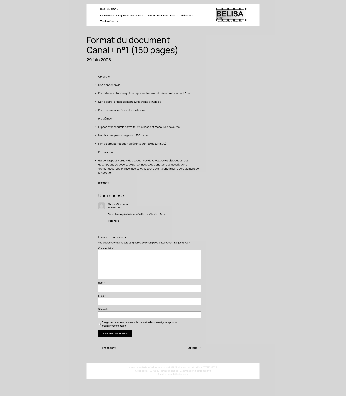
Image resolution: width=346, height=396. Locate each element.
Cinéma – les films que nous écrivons (120, 15)
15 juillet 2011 (115, 207)
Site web (102, 309)
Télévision (186, 15)
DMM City (103, 182)
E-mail (102, 295)
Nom (101, 282)
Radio (173, 15)
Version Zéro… (108, 21)
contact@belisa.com (176, 374)
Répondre (113, 220)
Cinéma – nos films (155, 15)
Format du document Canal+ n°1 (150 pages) (132, 45)
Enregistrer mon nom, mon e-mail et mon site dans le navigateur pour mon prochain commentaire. (140, 324)
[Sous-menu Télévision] (192, 15)
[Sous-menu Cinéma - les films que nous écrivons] (142, 15)
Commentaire (106, 248)
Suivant (192, 348)
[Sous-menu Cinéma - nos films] (167, 15)
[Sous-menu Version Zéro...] (117, 21)
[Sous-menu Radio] (177, 15)
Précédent (109, 348)
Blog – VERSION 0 (109, 8)
